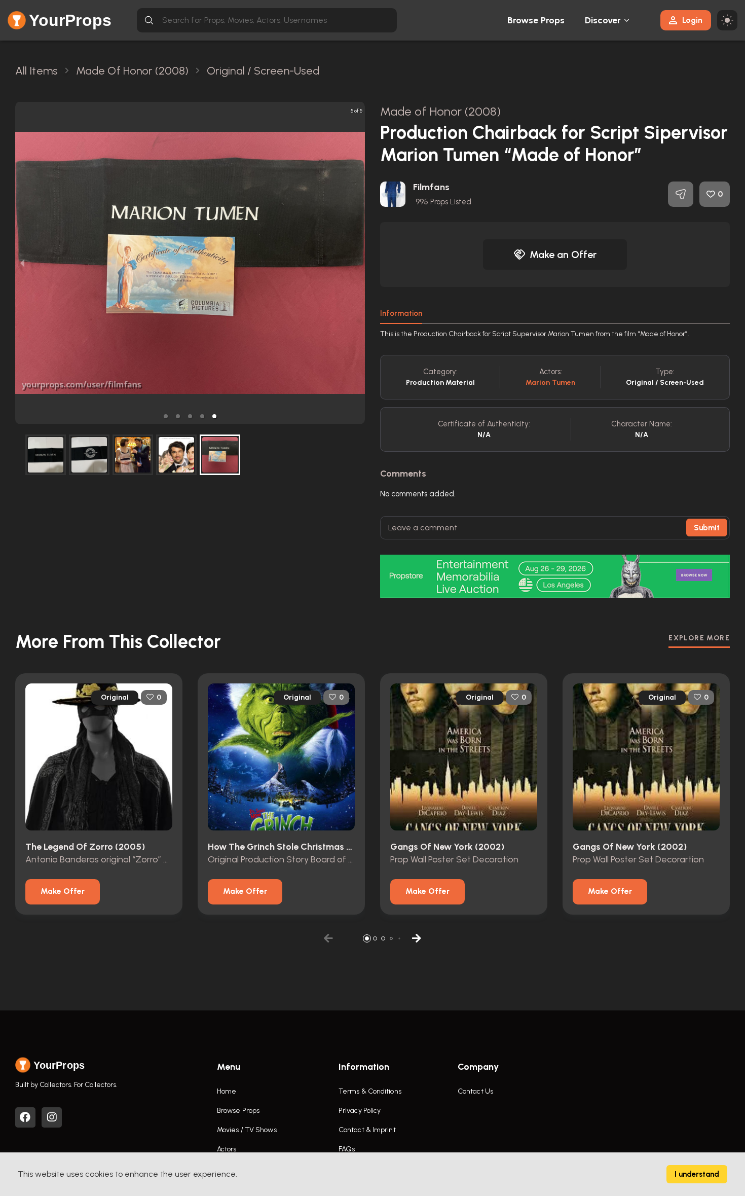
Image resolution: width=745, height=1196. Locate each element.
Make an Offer (563, 254)
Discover (603, 20)
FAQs (347, 1149)
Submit (707, 527)
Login (692, 20)
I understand (697, 1174)
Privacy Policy (360, 1110)
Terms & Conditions (370, 1091)
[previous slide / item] (22, 262)
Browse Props (536, 20)
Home (226, 1091)
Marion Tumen (550, 382)
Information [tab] (401, 313)
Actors (227, 1149)
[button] (166, 416)
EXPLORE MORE (699, 638)
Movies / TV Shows (247, 1130)
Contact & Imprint (367, 1130)
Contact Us (475, 1091)
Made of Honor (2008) (440, 111)
